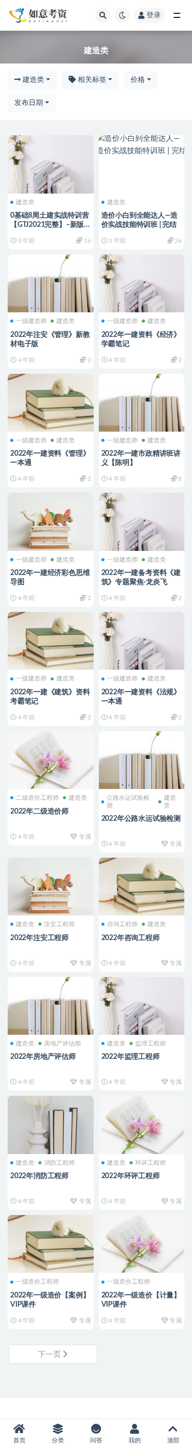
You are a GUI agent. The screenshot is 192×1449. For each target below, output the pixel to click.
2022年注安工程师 (39, 938)
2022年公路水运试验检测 (141, 818)
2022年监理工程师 (130, 1056)
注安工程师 (59, 924)
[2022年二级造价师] (50, 759)
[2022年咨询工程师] (141, 885)
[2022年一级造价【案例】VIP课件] (50, 1242)
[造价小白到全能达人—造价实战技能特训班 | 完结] (141, 145)
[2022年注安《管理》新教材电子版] (50, 282)
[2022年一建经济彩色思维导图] (50, 520)
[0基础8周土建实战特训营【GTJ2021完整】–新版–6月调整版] (50, 163)
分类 (58, 1440)
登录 (153, 15)
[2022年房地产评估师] (50, 1004)
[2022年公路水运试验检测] (141, 759)
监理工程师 (150, 1043)
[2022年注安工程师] (50, 885)
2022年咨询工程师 (130, 938)
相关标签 (91, 79)
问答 (96, 1440)
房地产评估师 (62, 1043)
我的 (135, 1440)
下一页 (50, 1354)
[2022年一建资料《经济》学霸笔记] (141, 282)
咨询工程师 (122, 924)
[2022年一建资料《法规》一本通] (141, 639)
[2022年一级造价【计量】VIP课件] (141, 1242)
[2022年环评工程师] (141, 1123)
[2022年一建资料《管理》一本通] (50, 401)
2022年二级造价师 (39, 811)
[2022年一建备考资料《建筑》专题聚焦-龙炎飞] (141, 520)
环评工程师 (150, 1163)
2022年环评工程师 (130, 1176)
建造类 (32, 79)
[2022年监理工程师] (141, 1004)
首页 (19, 1440)
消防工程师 (59, 1163)
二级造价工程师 (37, 798)
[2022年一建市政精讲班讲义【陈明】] (141, 401)
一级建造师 (31, 321)
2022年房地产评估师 (43, 1056)
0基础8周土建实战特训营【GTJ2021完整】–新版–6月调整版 (49, 225)
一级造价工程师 (37, 1281)
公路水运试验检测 (128, 801)
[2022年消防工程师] (50, 1123)
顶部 (173, 1440)
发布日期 (28, 102)
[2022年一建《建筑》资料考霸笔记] (50, 639)
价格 (138, 79)
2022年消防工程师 (39, 1176)
